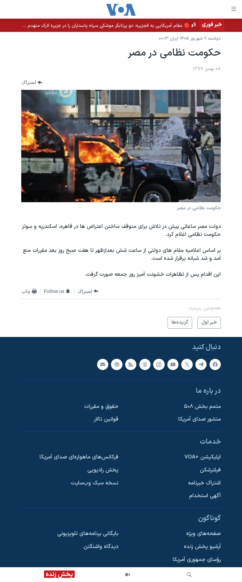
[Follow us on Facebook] (215, 364)
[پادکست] (116, 364)
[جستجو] (189, 574)
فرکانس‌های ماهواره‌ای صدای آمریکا (79, 457)
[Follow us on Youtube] (173, 364)
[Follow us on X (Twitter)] (186, 364)
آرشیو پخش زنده (202, 547)
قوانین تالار (106, 419)
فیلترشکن (210, 470)
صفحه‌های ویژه (203, 534)
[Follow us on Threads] (145, 364)
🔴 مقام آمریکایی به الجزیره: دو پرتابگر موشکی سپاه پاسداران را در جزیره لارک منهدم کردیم (103, 25)
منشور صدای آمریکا (199, 419)
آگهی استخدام (205, 496)
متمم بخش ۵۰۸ (202, 406)
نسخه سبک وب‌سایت (94, 483)
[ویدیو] (127, 574)
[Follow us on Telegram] (201, 364)
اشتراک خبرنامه (204, 483)
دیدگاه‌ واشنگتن (101, 547)
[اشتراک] (102, 364)
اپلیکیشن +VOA (202, 457)
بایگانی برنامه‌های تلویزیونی (87, 534)
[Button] (32, 82)
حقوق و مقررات (101, 406)
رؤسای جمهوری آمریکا (197, 559)
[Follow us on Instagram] (158, 364)
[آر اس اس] (130, 364)
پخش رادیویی (102, 470)
